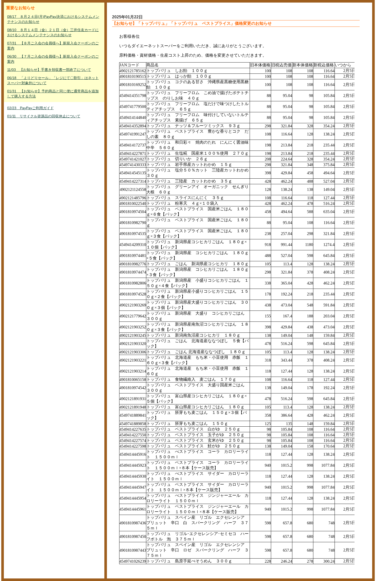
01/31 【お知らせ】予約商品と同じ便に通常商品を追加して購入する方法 (53, 93)
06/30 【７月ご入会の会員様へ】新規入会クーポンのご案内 (53, 59)
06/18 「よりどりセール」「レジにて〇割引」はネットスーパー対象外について (53, 80)
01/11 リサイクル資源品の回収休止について (43, 116)
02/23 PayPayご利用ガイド (30, 108)
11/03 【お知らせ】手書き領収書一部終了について (49, 70)
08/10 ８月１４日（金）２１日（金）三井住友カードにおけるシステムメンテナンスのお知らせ (53, 32)
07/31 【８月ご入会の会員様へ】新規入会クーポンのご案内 (53, 45)
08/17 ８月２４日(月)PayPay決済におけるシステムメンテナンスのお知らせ (53, 19)
